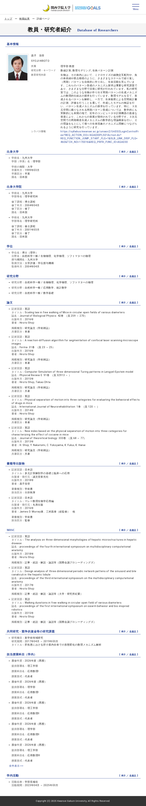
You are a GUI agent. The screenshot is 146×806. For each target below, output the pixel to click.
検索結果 (24, 18)
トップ (8, 18)
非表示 (132, 151)
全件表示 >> (16, 765)
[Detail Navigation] (136, 7)
